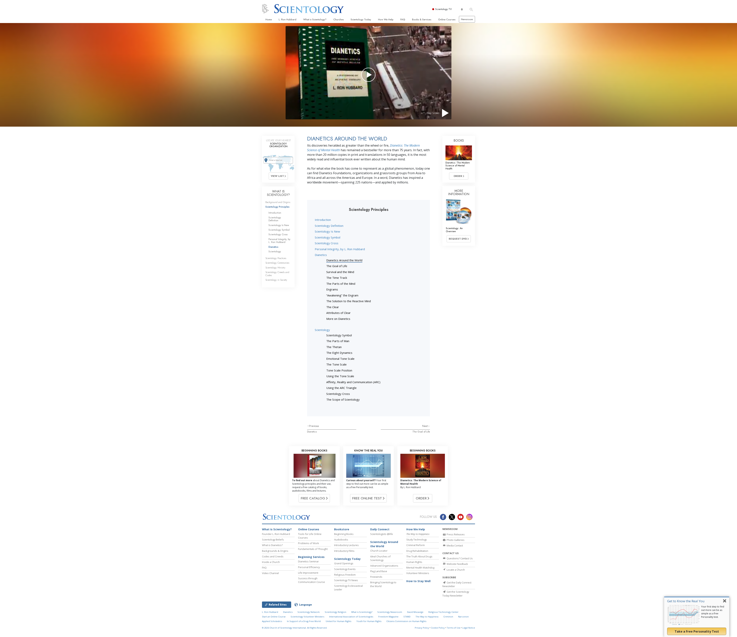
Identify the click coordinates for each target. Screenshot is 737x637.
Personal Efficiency (309, 567)
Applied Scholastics (272, 621)
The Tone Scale (336, 364)
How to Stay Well (418, 581)
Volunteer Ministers (417, 573)
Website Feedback (457, 564)
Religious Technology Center (443, 612)
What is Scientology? (314, 19)
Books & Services (421, 19)
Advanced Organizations (384, 565)
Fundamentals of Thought (313, 549)
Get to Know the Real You (686, 601)
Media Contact (454, 545)
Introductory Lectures (346, 545)
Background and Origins (277, 202)
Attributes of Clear (338, 313)
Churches (338, 19)
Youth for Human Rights (368, 621)
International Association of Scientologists (351, 616)
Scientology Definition (329, 226)
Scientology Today (361, 19)
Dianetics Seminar (308, 561)
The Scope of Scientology (343, 399)
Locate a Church (455, 569)
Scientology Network (308, 612)
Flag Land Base (378, 571)
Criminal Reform (415, 545)
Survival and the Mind (340, 272)
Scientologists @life (381, 534)
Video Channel (270, 573)
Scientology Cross (326, 243)
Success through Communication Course (311, 580)
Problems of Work (308, 543)
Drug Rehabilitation (417, 551)
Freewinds (376, 576)
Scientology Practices (275, 258)
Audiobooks (341, 539)
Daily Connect (379, 529)
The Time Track (336, 278)
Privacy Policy (422, 627)
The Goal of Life (336, 266)
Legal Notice (468, 627)
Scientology (322, 330)
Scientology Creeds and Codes (277, 273)
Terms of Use (453, 627)
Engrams (332, 289)
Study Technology (416, 539)
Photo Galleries (455, 540)
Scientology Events (345, 569)
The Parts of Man (337, 341)
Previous (314, 426)
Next (425, 426)
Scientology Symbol (327, 237)
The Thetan (334, 347)
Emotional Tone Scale (340, 359)
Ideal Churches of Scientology (380, 558)
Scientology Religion (335, 612)
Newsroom (467, 19)
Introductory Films (344, 551)
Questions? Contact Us (459, 558)
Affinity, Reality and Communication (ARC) (353, 382)
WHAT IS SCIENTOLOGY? (278, 193)
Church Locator (379, 550)
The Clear (332, 307)
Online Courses (446, 19)
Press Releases (455, 534)
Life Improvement (308, 572)
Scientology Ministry (275, 267)
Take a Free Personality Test (697, 631)
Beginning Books (344, 534)
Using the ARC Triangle (341, 388)
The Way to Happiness (427, 616)
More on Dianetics (338, 319)
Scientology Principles (277, 207)
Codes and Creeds (272, 556)
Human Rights (414, 562)
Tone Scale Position (339, 370)
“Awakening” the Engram (342, 295)
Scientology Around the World (384, 544)
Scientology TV (443, 9)
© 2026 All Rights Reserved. (294, 627)
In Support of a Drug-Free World (304, 621)
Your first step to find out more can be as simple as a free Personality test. (712, 612)
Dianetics (321, 255)
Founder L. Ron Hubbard (276, 534)
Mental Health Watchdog (420, 567)
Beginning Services (311, 557)
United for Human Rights (338, 621)
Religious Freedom (345, 574)
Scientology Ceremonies (277, 263)
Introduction (323, 220)
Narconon (463, 616)
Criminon (448, 616)
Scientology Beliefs (273, 539)
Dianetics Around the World (344, 260)
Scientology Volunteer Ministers (307, 616)
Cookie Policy (438, 627)
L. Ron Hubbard (287, 19)
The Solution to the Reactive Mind (348, 301)
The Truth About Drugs (419, 556)
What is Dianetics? (272, 545)
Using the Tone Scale (340, 376)
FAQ (402, 19)
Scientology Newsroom (389, 612)
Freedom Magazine (388, 616)
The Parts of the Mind (340, 283)
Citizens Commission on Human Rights (406, 621)
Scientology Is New (327, 231)
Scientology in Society (276, 280)
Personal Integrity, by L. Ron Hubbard (340, 249)
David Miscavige (415, 612)
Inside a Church (271, 562)
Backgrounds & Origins (275, 551)
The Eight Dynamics (339, 353)
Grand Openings (343, 563)
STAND (407, 616)
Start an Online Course (274, 616)
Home (268, 19)
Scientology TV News (346, 580)
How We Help (385, 19)
